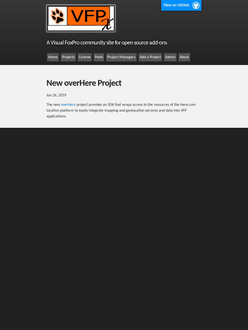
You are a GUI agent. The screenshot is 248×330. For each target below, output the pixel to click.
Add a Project (150, 57)
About (184, 57)
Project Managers (121, 57)
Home (53, 57)
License (85, 57)
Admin (170, 57)
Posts (99, 57)
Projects (68, 57)
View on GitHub (176, 5)
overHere (68, 105)
